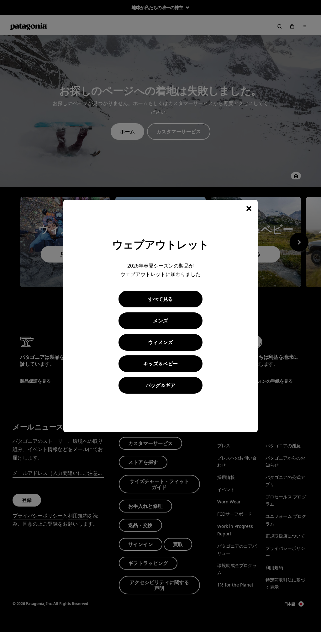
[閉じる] (249, 208)
